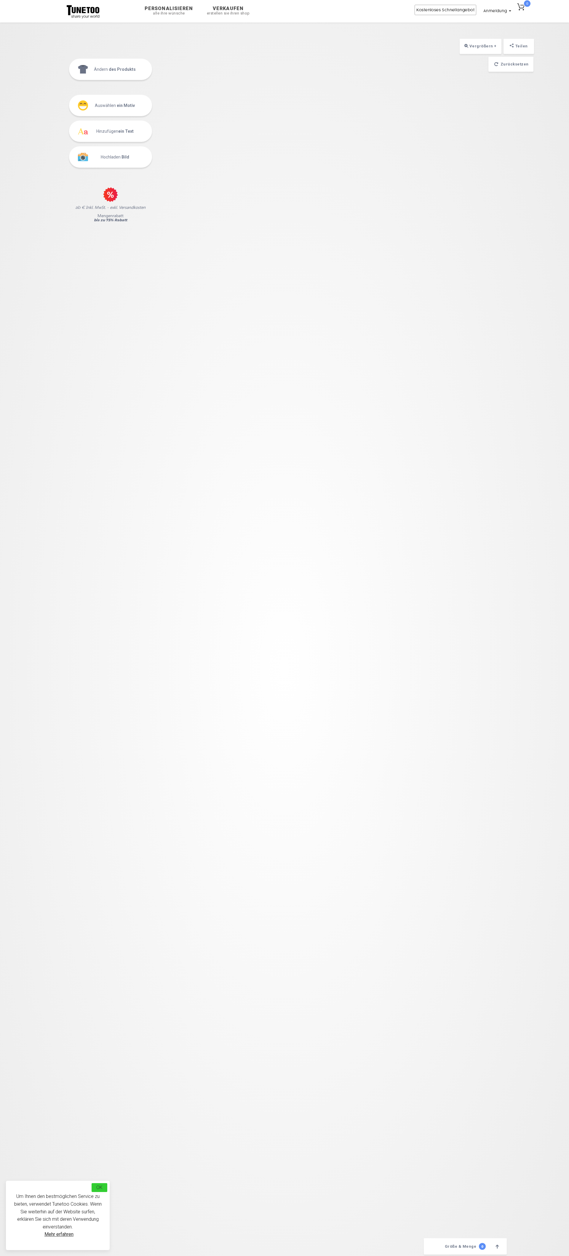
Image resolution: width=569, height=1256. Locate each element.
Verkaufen (228, 10)
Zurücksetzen (514, 64)
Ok (99, 1187)
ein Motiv (115, 105)
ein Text (115, 131)
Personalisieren (169, 10)
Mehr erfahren (58, 1234)
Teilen (521, 46)
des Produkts (115, 69)
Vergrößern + (482, 46)
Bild (115, 157)
